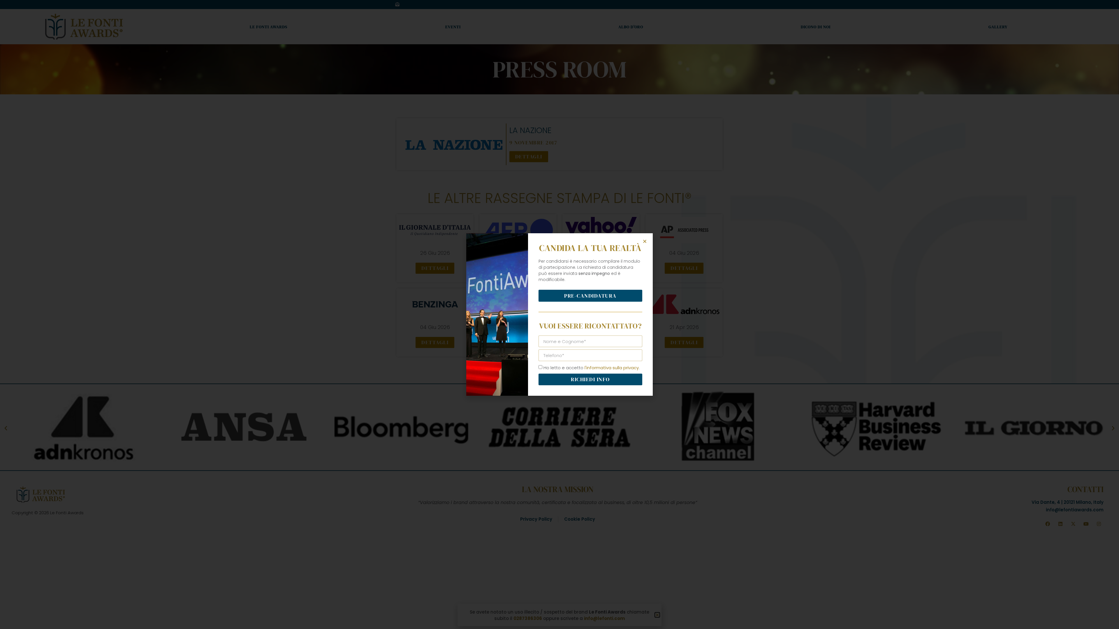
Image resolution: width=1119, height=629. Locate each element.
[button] (645, 241)
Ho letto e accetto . (591, 368)
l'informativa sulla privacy (612, 368)
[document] (559, 314)
